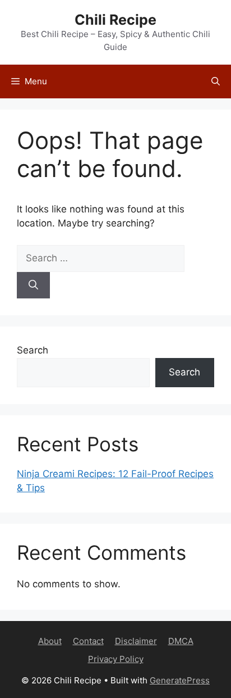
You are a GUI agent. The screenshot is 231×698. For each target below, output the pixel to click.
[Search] (33, 285)
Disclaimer (136, 641)
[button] (215, 81)
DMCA (180, 641)
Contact (88, 641)
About (50, 641)
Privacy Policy (116, 659)
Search (32, 350)
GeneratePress (180, 680)
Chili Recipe (115, 19)
